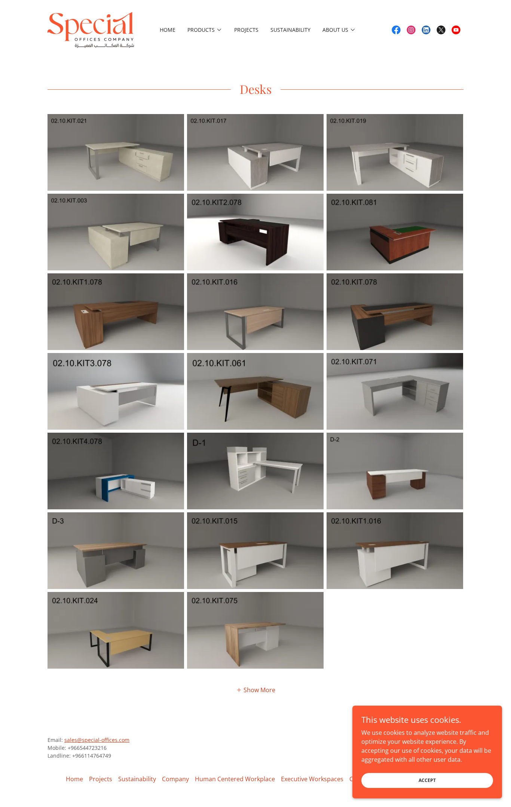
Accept (427, 780)
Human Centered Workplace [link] (235, 779)
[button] (204, 29)
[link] (91, 29)
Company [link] (175, 779)
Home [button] (74, 779)
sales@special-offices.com (96, 739)
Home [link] (167, 29)
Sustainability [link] (290, 29)
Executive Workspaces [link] (312, 779)
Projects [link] (246, 29)
